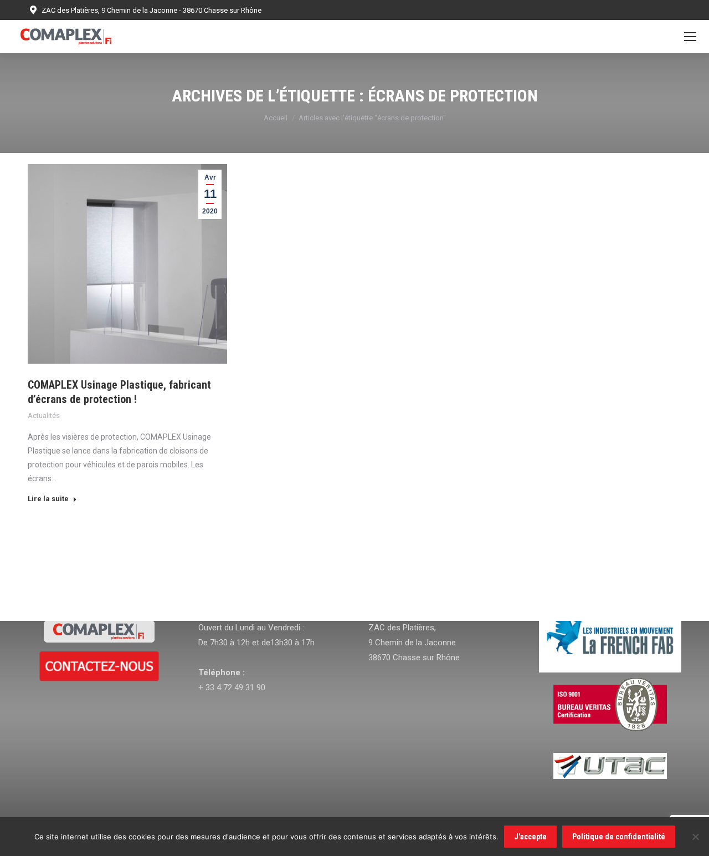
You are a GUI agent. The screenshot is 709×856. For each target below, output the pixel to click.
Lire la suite (48, 499)
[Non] (695, 836)
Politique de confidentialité (618, 836)
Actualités (44, 415)
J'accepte (530, 836)
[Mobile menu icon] (690, 36)
